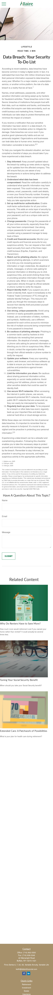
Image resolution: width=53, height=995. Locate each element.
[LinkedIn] (28, 973)
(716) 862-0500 (29, 952)
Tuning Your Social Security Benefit (19, 680)
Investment (26, 987)
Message (6, 532)
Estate (26, 991)
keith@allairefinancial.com (26, 969)
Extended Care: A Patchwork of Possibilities (23, 731)
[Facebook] (24, 973)
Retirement (26, 984)
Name (4, 500)
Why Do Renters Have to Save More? (20, 623)
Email (4, 516)
